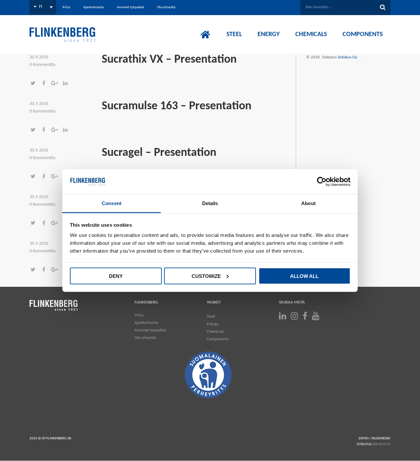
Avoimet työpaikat (150, 330)
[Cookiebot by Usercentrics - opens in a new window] (321, 182)
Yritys (139, 315)
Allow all (304, 276)
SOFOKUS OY (381, 444)
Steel (211, 316)
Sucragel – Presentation (159, 153)
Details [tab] (210, 203)
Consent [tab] (111, 203)
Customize (206, 276)
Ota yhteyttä (145, 338)
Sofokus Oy (347, 57)
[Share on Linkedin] (67, 83)
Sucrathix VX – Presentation (169, 60)
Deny (116, 276)
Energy (213, 324)
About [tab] (308, 203)
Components (218, 339)
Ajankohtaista (146, 323)
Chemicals (215, 331)
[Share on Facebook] (45, 83)
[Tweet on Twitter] (35, 83)
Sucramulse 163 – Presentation (176, 106)
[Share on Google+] (56, 83)
